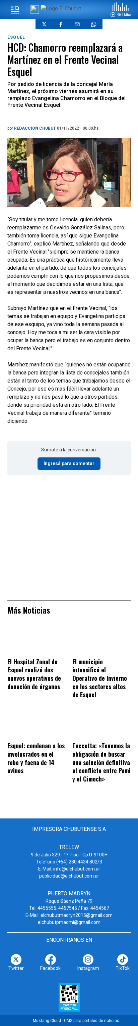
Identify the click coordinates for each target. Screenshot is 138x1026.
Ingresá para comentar (69, 463)
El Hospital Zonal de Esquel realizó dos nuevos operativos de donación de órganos (34, 674)
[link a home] (61, 8)
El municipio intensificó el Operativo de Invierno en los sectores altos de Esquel (99, 678)
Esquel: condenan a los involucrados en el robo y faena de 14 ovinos (36, 758)
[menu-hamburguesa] (15, 9)
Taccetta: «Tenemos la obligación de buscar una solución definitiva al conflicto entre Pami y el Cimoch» (101, 762)
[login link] (34, 9)
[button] (121, 9)
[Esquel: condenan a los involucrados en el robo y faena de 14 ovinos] (36, 725)
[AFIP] (69, 997)
